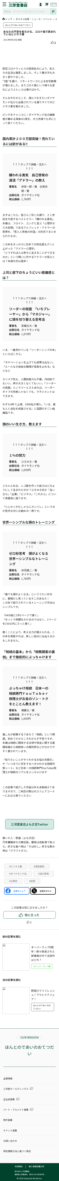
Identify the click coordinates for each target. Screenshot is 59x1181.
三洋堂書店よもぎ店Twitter (29, 824)
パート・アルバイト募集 (16, 1109)
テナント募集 (10, 1130)
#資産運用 (39, 866)
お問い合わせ (10, 1140)
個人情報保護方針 (36, 1166)
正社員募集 (9, 1099)
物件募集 (7, 1120)
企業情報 (7, 1078)
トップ (8, 19)
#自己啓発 (43, 873)
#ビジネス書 (15, 866)
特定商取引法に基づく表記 (17, 1151)
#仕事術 (13, 881)
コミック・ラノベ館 (42, 966)
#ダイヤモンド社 (18, 873)
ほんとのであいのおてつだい (18, 25)
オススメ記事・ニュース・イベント (34, 19)
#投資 (32, 881)
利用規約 (19, 1166)
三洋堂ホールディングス (15, 1088)
